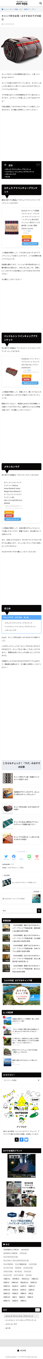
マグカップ (8, 1271)
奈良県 (33, 1282)
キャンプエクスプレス (11, 1257)
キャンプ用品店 (20, 1264)
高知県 (15, 1300)
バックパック (27, 1268)
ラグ (12, 864)
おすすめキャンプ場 (10, 1253)
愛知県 (7, 1293)
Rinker (29, 230)
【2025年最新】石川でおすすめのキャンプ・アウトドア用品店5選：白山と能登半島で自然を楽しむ (26, 958)
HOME (23, 1350)
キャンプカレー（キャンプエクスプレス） (16, 1260)
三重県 (7, 1279)
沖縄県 (23, 1293)
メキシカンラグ (10, 174)
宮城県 (7, 1286)
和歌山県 (24, 1282)
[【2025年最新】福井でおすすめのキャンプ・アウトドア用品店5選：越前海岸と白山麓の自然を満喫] (6, 927)
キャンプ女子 (8, 1264)
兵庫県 (15, 1282)
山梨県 (32, 1286)
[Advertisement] (21, 135)
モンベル (18, 1271)
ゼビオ (18, 1268)
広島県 (31, 1290)
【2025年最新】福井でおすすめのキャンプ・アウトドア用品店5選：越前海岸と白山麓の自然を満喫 (26, 928)
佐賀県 (6, 1282)
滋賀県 (7, 1297)
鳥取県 (23, 1300)
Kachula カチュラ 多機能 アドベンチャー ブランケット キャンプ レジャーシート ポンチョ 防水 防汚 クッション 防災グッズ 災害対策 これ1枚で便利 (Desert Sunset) (30, 219)
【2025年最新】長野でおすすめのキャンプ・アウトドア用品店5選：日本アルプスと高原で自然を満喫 (26, 948)
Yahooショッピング (30, 244)
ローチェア (8, 1275)
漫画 (14, 1297)
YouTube (24, 1249)
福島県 (22, 1297)
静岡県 (7, 1300)
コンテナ (32, 1264)
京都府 (35, 1279)
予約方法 (25, 1279)
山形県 (23, 1286)
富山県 (15, 1286)
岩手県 (23, 1290)
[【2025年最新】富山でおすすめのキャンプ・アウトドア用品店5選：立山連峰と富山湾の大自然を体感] (6, 937)
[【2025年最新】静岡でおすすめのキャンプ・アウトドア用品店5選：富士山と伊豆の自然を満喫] (6, 968)
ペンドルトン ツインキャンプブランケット (19, 171)
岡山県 (15, 1290)
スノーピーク (8, 1268)
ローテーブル (18, 1275)
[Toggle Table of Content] (37, 164)
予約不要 (15, 1279)
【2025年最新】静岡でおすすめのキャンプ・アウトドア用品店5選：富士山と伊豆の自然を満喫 (26, 969)
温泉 (31, 1293)
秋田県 (30, 1297)
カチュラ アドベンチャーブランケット (18, 169)
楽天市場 (26, 240)
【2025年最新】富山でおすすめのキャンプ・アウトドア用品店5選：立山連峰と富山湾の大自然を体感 (26, 938)
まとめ (7, 176)
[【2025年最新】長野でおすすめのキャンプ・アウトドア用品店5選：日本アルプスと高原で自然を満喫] (6, 947)
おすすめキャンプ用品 (16, 868)
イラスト (23, 1253)
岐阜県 (7, 1290)
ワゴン (28, 1275)
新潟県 (15, 1293)
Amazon (27, 237)
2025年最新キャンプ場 (11, 1249)
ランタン (27, 1271)
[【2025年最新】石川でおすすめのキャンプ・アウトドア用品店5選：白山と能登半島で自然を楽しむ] (6, 958)
